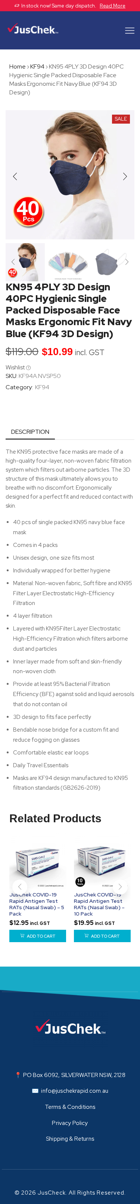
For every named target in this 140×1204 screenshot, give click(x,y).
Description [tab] (30, 432)
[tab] (30, 432)
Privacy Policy (70, 1123)
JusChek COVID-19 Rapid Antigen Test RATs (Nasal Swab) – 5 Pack (36, 904)
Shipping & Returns (70, 1139)
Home (17, 66)
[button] (15, 176)
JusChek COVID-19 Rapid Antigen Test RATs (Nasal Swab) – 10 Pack (99, 904)
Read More (112, 5)
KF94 (37, 66)
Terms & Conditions (70, 1107)
